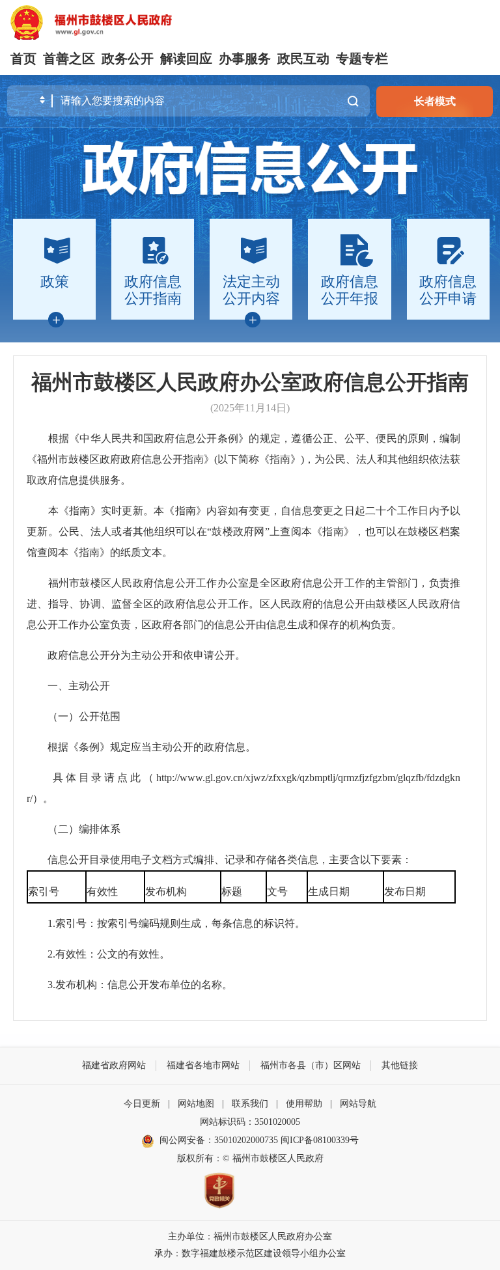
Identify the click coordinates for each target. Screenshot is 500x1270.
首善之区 (69, 58)
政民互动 (303, 58)
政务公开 (128, 58)
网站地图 (196, 1104)
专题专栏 (362, 58)
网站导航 (358, 1104)
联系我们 (250, 1104)
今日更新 (142, 1104)
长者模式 (435, 101)
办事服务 (245, 58)
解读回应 (186, 58)
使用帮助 (304, 1104)
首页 (23, 58)
